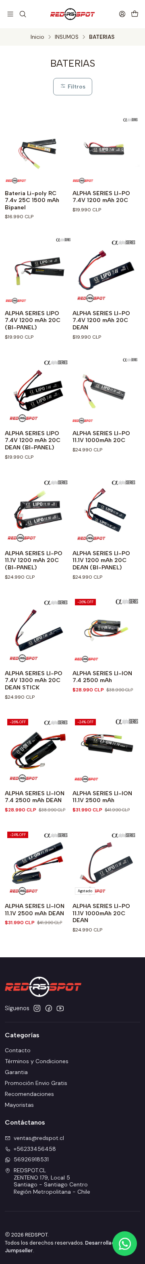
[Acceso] (122, 14)
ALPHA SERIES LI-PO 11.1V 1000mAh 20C (101, 437)
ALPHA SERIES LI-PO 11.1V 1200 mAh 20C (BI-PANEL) (33, 560)
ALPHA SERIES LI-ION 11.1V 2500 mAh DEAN (34, 910)
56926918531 (31, 1159)
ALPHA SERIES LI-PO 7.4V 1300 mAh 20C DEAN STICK (33, 680)
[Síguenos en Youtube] (60, 1008)
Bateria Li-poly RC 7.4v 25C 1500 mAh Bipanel (32, 200)
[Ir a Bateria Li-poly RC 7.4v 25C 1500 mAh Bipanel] (38, 150)
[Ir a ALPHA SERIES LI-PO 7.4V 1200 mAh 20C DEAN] (106, 270)
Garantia (16, 1072)
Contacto (18, 1050)
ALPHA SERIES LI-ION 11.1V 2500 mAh (102, 797)
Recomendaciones (29, 1094)
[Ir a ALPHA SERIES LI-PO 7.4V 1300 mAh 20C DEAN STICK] (38, 630)
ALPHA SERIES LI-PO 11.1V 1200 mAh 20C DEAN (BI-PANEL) (101, 560)
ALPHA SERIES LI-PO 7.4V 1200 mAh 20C (101, 197)
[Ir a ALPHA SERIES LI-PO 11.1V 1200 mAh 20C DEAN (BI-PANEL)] (106, 510)
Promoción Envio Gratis (36, 1083)
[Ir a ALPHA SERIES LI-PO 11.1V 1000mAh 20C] (106, 390)
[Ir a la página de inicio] (72, 14)
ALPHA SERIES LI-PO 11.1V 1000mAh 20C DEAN (101, 913)
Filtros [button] (75, 86)
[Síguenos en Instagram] (37, 1008)
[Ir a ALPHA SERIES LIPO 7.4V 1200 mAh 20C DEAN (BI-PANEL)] (38, 390)
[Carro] (134, 14)
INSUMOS (67, 37)
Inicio (37, 37)
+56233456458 (35, 1148)
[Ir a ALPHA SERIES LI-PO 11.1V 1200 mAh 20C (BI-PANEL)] (38, 510)
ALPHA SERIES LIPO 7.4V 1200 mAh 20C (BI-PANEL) (32, 320)
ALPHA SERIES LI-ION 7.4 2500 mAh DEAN (34, 797)
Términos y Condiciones (36, 1061)
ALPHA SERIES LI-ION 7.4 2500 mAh (102, 677)
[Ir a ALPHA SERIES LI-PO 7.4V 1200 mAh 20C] (106, 150)
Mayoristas (19, 1104)
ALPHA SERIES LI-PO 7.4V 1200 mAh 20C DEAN (101, 320)
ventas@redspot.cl (39, 1138)
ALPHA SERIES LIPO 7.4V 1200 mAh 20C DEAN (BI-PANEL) (32, 440)
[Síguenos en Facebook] (49, 1008)
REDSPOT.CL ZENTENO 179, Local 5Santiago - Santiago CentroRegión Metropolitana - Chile (52, 1181)
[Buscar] (22, 14)
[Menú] (10, 14)
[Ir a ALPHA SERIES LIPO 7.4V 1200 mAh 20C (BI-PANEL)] (38, 270)
